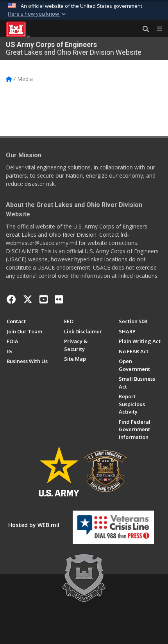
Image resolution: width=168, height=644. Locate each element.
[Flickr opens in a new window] (59, 299)
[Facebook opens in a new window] (11, 299)
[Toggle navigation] (156, 29)
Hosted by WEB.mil (33, 525)
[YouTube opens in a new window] (43, 299)
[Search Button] (143, 29)
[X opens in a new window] (27, 299)
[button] (37, 14)
